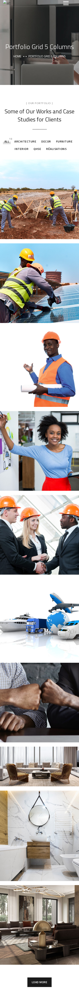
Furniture (64, 141)
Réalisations (56, 149)
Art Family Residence (39, 920)
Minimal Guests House (39, 831)
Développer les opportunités (39, 446)
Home (17, 56)
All (6, 141)
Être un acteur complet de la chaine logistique (40, 613)
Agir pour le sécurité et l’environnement (39, 362)
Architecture (25, 141)
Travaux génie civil (39, 194)
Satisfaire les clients (39, 530)
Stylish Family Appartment (39, 762)
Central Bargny (40, 278)
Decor (46, 141)
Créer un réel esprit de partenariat (39, 697)
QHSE (37, 149)
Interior (21, 149)
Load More (39, 982)
